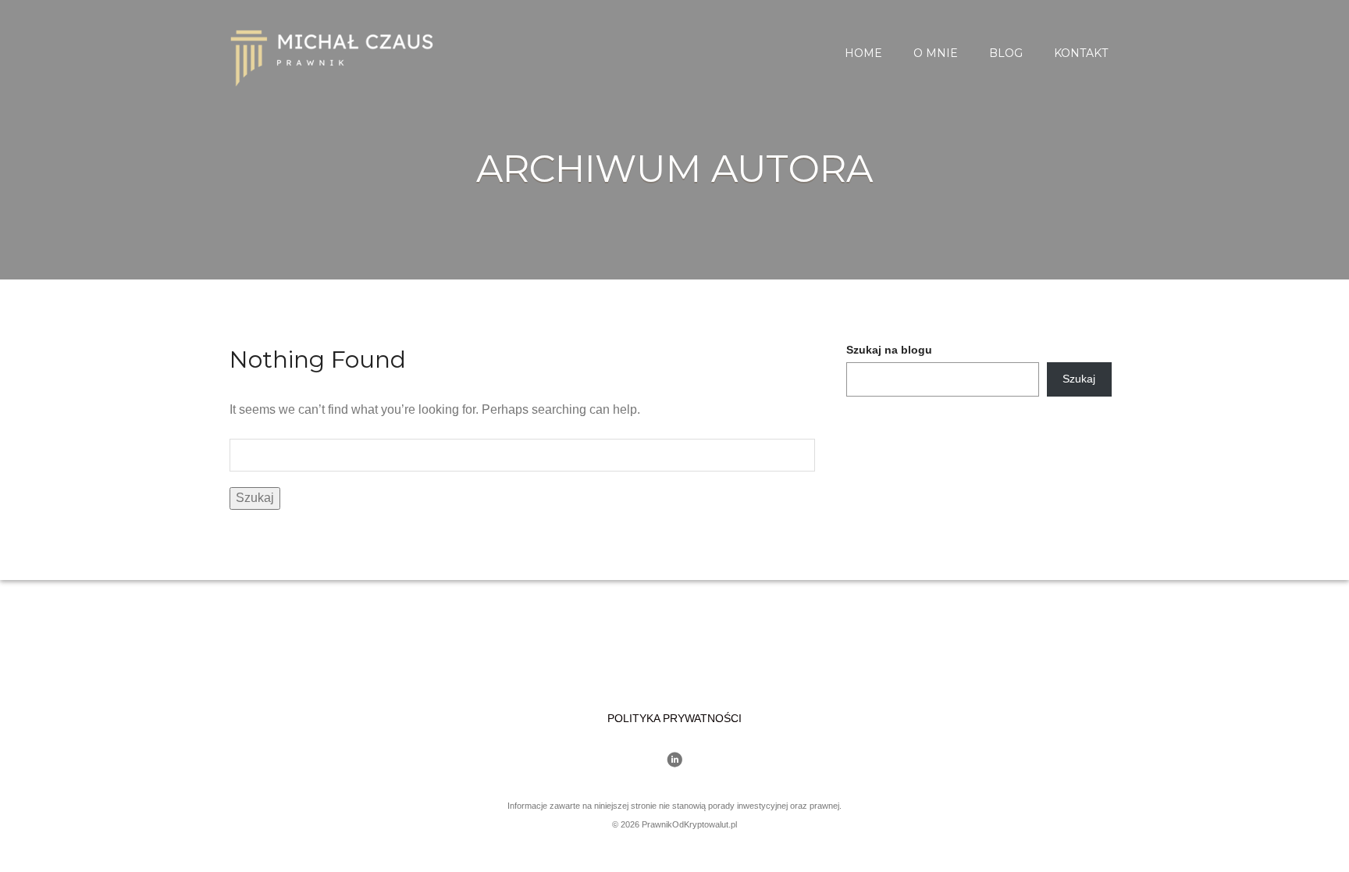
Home (863, 53)
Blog (1006, 53)
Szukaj (1078, 378)
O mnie (935, 53)
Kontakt (1081, 53)
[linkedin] (674, 761)
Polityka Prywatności (674, 718)
